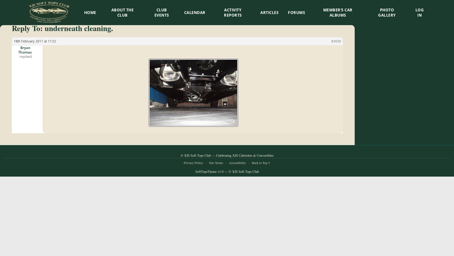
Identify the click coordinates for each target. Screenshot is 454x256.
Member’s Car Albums (338, 12)
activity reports (233, 12)
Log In (419, 12)
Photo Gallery (387, 12)
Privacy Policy (193, 163)
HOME (90, 12)
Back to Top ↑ (261, 163)
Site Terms (216, 163)
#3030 (336, 41)
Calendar (194, 12)
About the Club (122, 12)
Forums (296, 12)
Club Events (161, 12)
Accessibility (237, 163)
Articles (269, 12)
